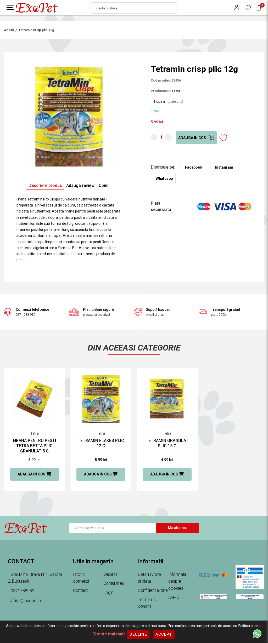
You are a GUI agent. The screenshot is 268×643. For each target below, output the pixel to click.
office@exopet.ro (26, 600)
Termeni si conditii (147, 603)
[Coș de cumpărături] (258, 7)
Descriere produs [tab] (45, 185)
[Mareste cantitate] (168, 137)
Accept (163, 634)
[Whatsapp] (257, 633)
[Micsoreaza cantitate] (154, 137)
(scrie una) (175, 102)
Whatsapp (164, 178)
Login (108, 592)
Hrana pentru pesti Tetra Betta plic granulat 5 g (34, 445)
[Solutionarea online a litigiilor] (250, 596)
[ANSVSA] (250, 577)
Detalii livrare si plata (149, 578)
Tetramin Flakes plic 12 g (101, 443)
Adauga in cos (192, 138)
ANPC (173, 597)
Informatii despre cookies (177, 581)
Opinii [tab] (104, 185)
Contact (80, 590)
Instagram (224, 167)
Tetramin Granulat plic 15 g (167, 443)
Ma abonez (177, 528)
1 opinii (168, 101)
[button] (117, 69)
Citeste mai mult (108, 633)
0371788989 (22, 590)
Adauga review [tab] (80, 185)
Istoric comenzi (81, 578)
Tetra (176, 91)
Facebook (193, 167)
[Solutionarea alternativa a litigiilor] (213, 596)
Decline (138, 634)
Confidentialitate (153, 590)
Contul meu (113, 583)
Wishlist (110, 574)
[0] (248, 7)
